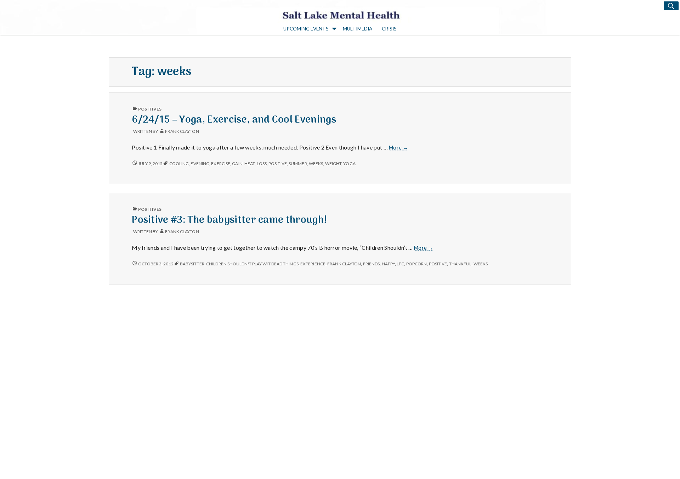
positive (277, 163)
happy (388, 263)
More (398, 148)
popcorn (416, 263)
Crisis (389, 29)
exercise (220, 163)
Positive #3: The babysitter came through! (229, 220)
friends (371, 263)
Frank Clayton (182, 131)
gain (237, 163)
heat (249, 163)
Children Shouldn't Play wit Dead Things (252, 263)
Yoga (349, 163)
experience (312, 263)
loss (262, 163)
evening (200, 163)
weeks (316, 163)
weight (333, 163)
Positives (150, 109)
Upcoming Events (306, 29)
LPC (400, 263)
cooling (179, 163)
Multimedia (357, 29)
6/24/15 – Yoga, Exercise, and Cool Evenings (234, 120)
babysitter (192, 263)
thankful (460, 263)
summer (298, 163)
